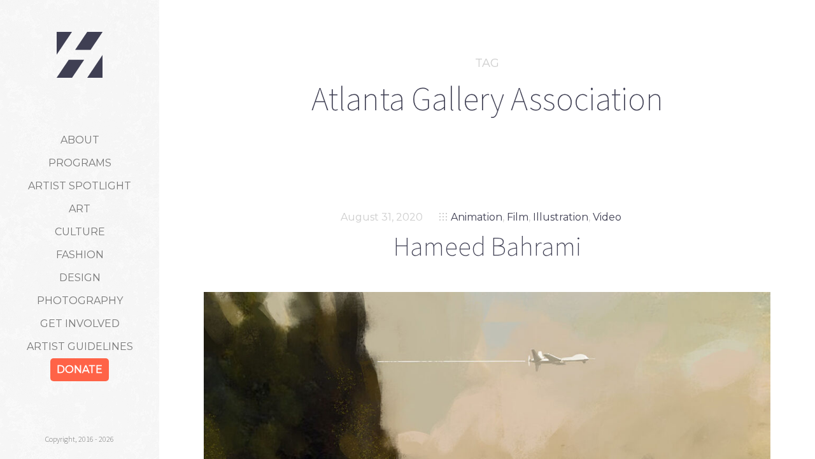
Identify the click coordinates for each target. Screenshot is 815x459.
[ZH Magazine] (79, 55)
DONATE (80, 369)
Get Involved (80, 323)
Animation (476, 217)
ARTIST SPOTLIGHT (79, 186)
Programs (79, 163)
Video (607, 217)
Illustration (560, 217)
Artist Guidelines (80, 346)
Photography (80, 301)
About (79, 140)
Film (517, 217)
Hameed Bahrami (487, 246)
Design (80, 278)
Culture (80, 232)
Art (79, 209)
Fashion (80, 255)
